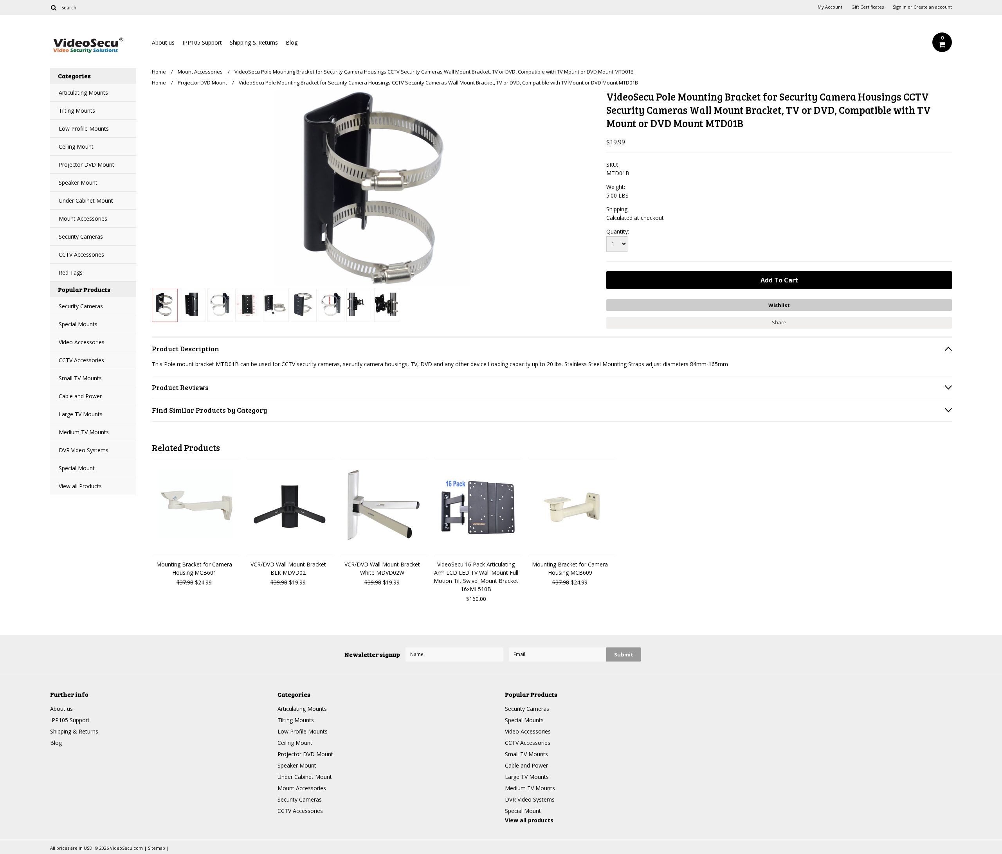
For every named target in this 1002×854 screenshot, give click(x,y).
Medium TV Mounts (84, 432)
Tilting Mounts (77, 110)
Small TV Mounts (80, 378)
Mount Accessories (83, 218)
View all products (529, 820)
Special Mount (77, 468)
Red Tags (71, 272)
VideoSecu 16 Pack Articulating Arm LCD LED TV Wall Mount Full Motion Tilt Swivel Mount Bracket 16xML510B (476, 577)
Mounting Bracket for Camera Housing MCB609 (570, 568)
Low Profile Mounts (84, 128)
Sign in (899, 7)
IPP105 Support (202, 42)
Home (159, 71)
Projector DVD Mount (86, 164)
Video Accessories (82, 342)
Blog (291, 42)
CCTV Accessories (81, 254)
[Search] (53, 7)
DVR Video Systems (83, 450)
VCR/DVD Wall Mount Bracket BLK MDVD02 (288, 568)
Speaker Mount (78, 182)
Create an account (933, 7)
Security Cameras (81, 236)
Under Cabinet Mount (86, 200)
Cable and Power (80, 396)
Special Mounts (78, 324)
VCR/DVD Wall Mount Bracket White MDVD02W (382, 568)
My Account (830, 7)
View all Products (80, 486)
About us (163, 42)
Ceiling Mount (76, 146)
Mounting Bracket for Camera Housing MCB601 (194, 568)
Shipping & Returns (254, 42)
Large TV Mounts (81, 414)
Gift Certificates (867, 7)
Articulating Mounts (83, 92)
